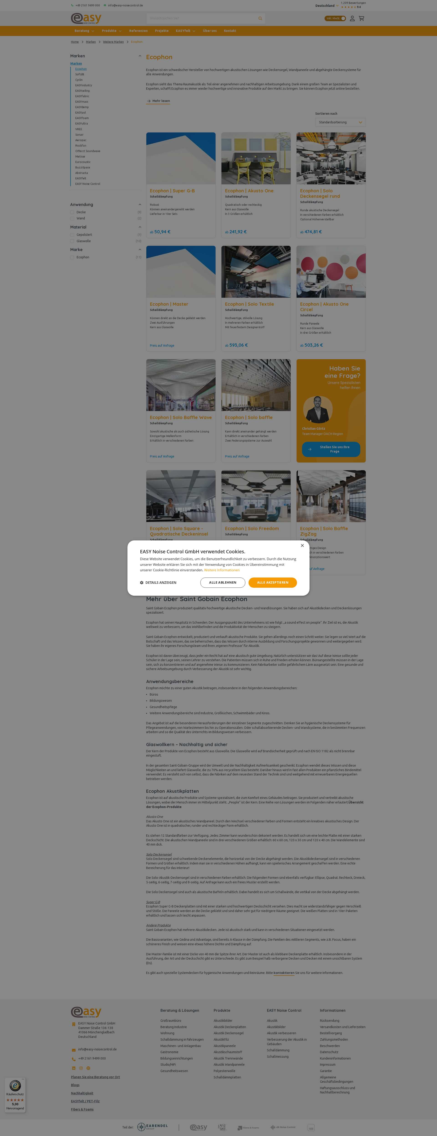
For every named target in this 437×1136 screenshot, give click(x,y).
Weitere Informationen (222, 570)
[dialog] (218, 568)
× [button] (302, 545)
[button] (158, 583)
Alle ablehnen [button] (222, 582)
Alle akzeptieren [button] (272, 582)
